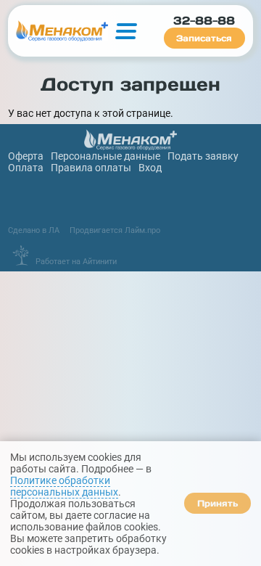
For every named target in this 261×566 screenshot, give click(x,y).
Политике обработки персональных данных (64, 486)
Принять (217, 503)
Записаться (204, 38)
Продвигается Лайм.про (115, 230)
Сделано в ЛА (33, 230)
